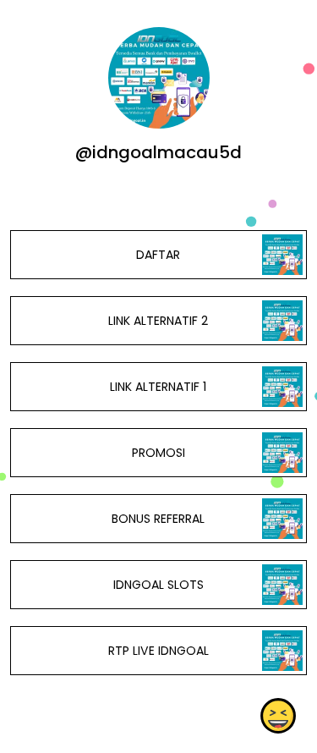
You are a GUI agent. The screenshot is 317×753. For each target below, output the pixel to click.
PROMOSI (158, 452)
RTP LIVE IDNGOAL (158, 650)
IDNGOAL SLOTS (158, 584)
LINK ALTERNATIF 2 (158, 320)
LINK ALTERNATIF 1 (158, 386)
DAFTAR (158, 254)
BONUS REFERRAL (158, 518)
